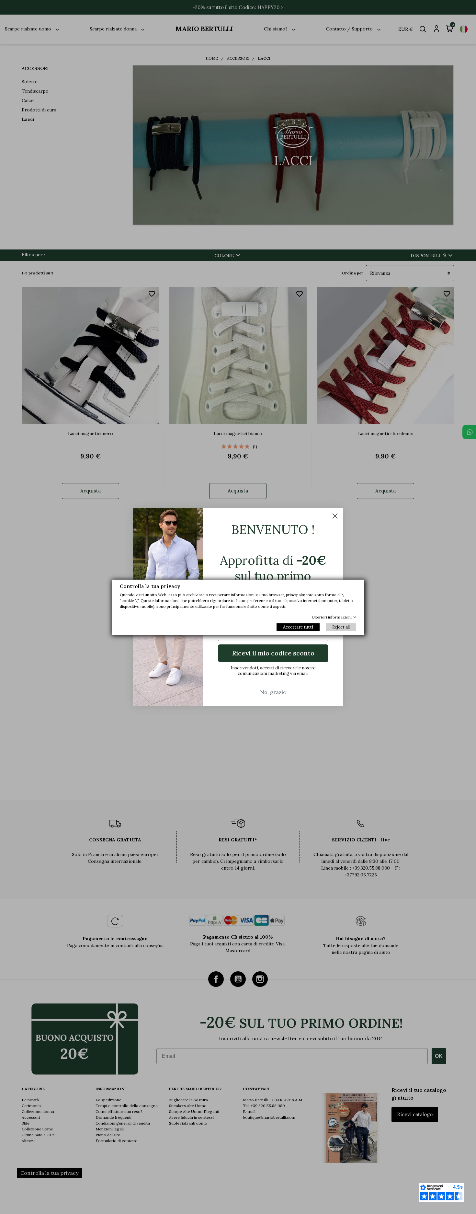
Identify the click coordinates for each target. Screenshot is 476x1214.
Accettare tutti (298, 627)
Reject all (341, 627)
